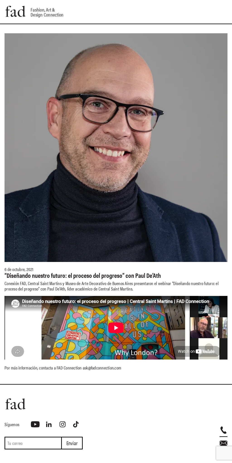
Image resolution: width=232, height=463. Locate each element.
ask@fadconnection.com (102, 367)
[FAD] (44, 404)
